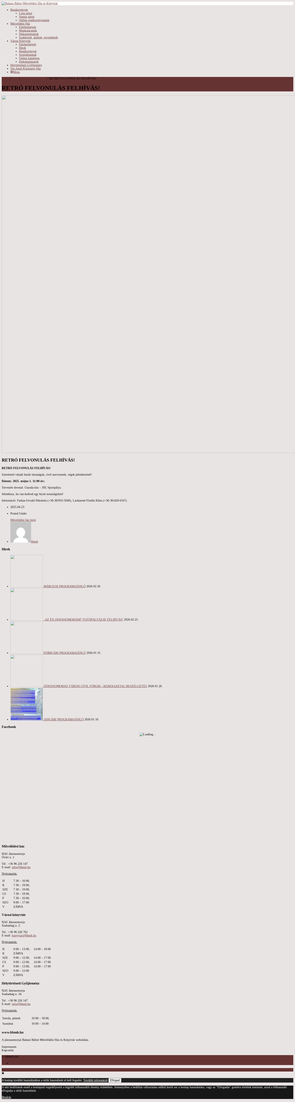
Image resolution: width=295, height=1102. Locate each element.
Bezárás (6, 1097)
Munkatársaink (28, 30)
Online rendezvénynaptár (34, 20)
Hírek (22, 47)
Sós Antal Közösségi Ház (25, 68)
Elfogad (115, 1080)
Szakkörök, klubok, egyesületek (38, 37)
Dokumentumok (29, 34)
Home (5, 78)
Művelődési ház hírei (34, 78)
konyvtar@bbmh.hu (24, 935)
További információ (95, 1080)
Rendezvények (19, 9)
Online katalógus (29, 58)
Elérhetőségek (27, 27)
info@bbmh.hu (21, 867)
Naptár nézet (26, 16)
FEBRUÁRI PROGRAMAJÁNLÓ (65, 653)
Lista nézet (25, 13)
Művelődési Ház (20, 23)
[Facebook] (11, 1063)
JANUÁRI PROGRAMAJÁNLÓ (64, 719)
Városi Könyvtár (20, 41)
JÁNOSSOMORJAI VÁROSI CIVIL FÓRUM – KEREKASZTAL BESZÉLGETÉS (95, 686)
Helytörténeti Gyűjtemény (26, 65)
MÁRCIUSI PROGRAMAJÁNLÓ (65, 586)
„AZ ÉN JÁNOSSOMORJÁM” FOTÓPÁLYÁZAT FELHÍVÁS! (83, 619)
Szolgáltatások (27, 54)
